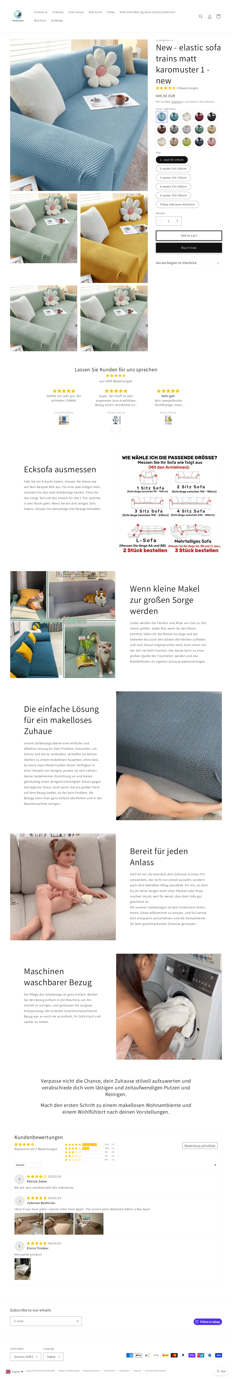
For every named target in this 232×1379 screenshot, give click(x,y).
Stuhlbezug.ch (25, 1370)
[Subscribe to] (77, 1321)
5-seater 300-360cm (173, 195)
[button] (200, 16)
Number (160, 213)
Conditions (109, 1370)
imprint (137, 1370)
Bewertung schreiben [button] (200, 1145)
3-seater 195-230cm (173, 177)
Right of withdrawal (69, 1370)
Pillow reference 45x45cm (177, 204)
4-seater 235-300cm (173, 186)
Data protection (91, 1370)
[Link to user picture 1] (29, 1224)
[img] (116, 375)
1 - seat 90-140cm (172, 159)
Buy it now (188, 248)
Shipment (176, 101)
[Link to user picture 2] (59, 1224)
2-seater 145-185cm (173, 168)
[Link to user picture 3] (88, 1224)
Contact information (156, 1370)
